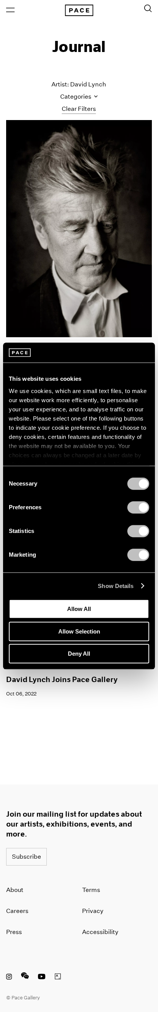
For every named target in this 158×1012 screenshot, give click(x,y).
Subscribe (26, 856)
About (14, 889)
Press (14, 932)
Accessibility (100, 932)
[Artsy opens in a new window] (58, 977)
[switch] (138, 507)
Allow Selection (79, 631)
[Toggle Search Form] (148, 8)
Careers (17, 911)
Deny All (79, 653)
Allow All (79, 609)
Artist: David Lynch (78, 84)
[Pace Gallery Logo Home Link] (79, 10)
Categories (76, 96)
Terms (91, 889)
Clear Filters (79, 108)
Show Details (115, 586)
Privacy (93, 911)
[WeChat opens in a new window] (25, 977)
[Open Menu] (10, 10)
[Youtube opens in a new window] (42, 977)
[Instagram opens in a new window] (9, 977)
